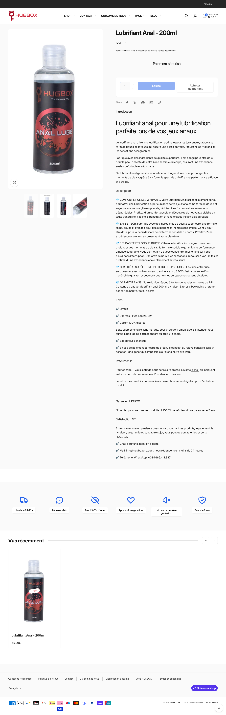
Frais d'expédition (139, 50)
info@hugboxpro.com (139, 450)
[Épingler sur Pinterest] (143, 102)
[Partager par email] (151, 103)
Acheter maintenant (195, 87)
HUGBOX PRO (175, 702)
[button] (69, 16)
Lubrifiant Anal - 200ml (28, 635)
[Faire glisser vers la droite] (214, 540)
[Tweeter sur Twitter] (135, 102)
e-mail (195, 369)
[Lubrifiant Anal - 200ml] (34, 623)
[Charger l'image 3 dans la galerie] (64, 206)
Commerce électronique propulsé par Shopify (200, 702)
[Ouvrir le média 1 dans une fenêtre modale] (55, 109)
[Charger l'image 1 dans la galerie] (31, 206)
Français (207, 3)
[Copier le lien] (159, 102)
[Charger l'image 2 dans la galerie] (47, 206)
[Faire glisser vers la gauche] (205, 540)
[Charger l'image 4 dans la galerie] (80, 206)
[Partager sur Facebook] (127, 102)
